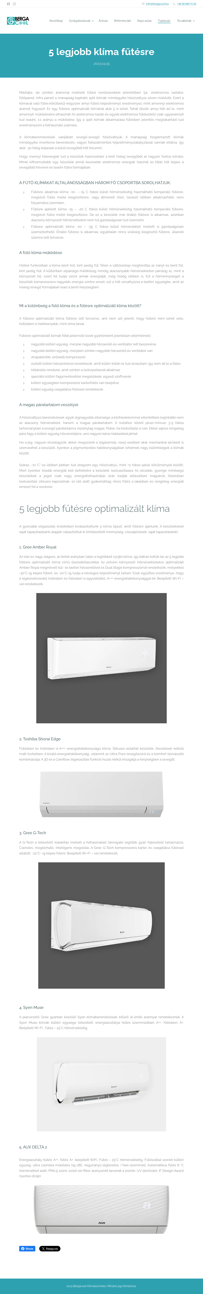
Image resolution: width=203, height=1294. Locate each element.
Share (29, 1248)
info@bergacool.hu (157, 4)
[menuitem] (57, 21)
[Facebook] (8, 4)
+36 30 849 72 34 (186, 4)
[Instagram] (14, 4)
